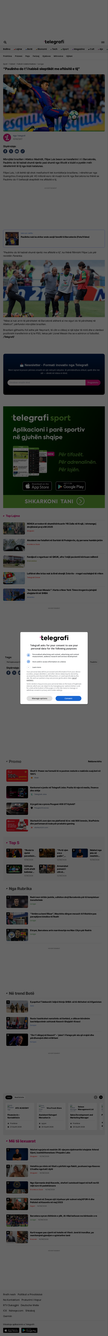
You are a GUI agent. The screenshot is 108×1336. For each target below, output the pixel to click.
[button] (54, 667)
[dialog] (54, 668)
